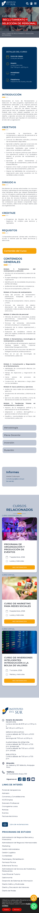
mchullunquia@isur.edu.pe (15, 479)
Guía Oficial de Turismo (11, 874)
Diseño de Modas (9, 891)
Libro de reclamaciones (19, 824)
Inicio (3, 33)
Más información (19, 567)
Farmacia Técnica (9, 862)
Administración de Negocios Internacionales (19, 843)
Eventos (5, 813)
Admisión (5, 793)
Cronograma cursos (10, 806)
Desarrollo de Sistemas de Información (17, 881)
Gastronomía (7, 878)
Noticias (5, 810)
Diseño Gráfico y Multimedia (13, 884)
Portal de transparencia (11, 790)
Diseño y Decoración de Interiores (15, 887)
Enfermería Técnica (9, 866)
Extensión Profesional (10, 803)
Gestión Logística (8, 853)
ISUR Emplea (7, 800)
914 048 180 (10, 481)
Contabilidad (7, 856)
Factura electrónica (9, 816)
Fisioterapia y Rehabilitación (13, 859)
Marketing (6, 846)
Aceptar (6, 909)
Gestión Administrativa (10, 849)
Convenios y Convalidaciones (13, 797)
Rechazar (17, 909)
